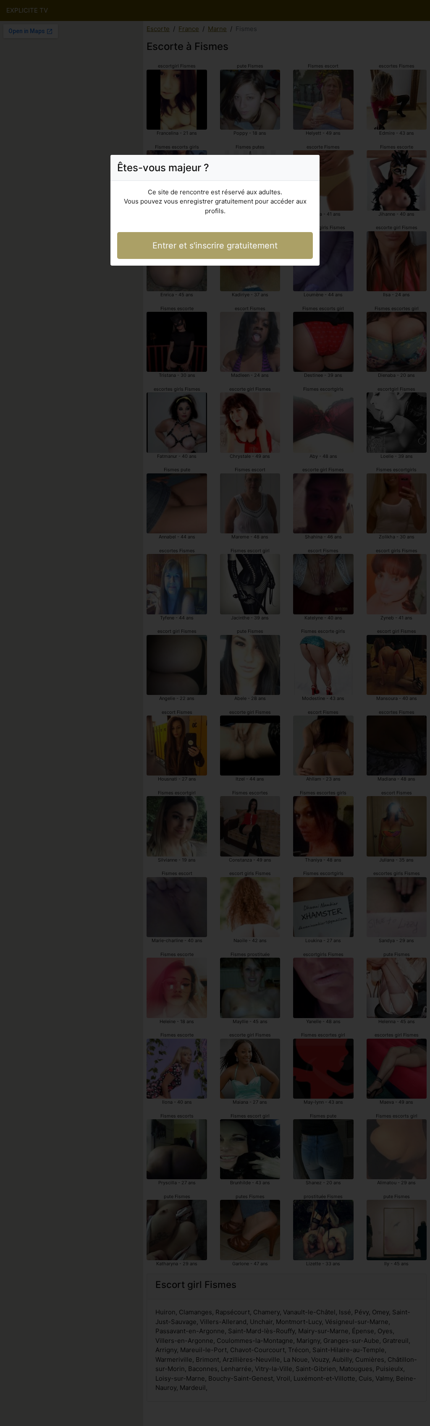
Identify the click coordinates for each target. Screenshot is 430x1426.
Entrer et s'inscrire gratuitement (215, 245)
